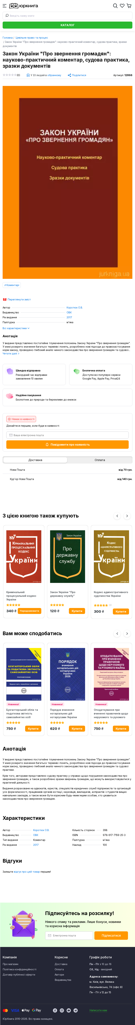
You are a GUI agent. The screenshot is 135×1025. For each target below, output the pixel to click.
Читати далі (10, 353)
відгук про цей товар (27, 871)
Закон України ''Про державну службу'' (62, 594)
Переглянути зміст (19, 299)
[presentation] (117, 515)
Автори (59, 974)
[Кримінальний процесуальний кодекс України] (23, 556)
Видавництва (63, 980)
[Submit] (6, 16)
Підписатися (111, 935)
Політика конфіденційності (19, 969)
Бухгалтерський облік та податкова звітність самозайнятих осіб (22, 713)
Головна (8, 37)
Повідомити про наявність (70, 444)
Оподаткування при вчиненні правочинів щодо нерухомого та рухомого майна (111, 713)
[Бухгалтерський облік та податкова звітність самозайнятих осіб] (23, 674)
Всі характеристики (15, 328)
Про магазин (10, 964)
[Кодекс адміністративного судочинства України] (111, 556)
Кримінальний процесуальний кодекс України (21, 596)
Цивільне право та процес (31, 37)
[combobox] (67, 16)
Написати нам (98, 1010)
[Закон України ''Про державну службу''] (67, 556)
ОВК (69, 312)
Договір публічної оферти (19, 974)
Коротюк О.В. (75, 307)
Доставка (35, 460)
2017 (69, 317)
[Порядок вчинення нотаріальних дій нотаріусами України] (67, 674)
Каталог (68, 25)
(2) (110, 605)
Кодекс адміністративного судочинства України (111, 594)
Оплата (100, 460)
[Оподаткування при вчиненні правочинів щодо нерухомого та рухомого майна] (111, 674)
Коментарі (13, 285)
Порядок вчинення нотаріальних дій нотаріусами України (63, 713)
